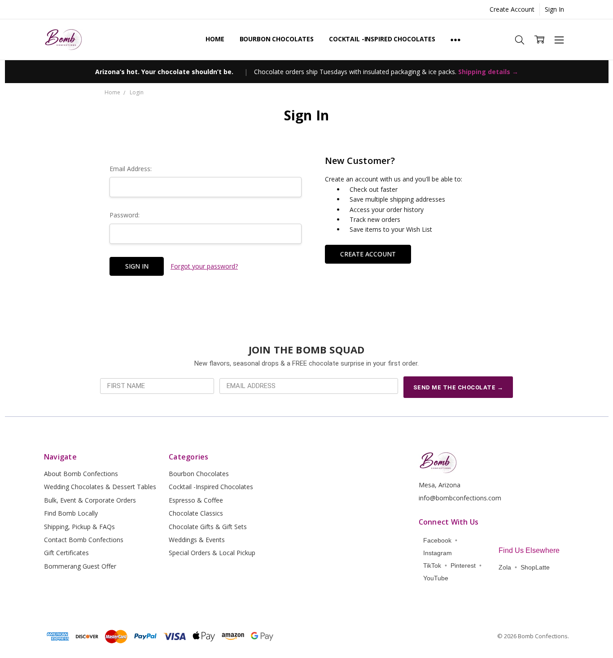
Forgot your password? (204, 266)
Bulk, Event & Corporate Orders (90, 500)
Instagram (437, 552)
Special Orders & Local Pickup (212, 552)
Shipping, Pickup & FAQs (79, 526)
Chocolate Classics (196, 513)
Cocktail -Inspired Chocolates (382, 39)
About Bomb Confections (81, 473)
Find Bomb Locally (71, 513)
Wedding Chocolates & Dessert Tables (100, 486)
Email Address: (130, 168)
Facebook (437, 540)
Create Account (512, 9)
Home (215, 39)
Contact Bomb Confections (83, 539)
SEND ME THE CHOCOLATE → (458, 387)
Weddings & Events (197, 539)
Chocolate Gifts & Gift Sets (208, 526)
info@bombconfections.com (460, 498)
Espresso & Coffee (196, 500)
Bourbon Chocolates (277, 39)
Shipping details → (488, 71)
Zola (505, 567)
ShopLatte (535, 567)
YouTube (435, 578)
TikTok (432, 565)
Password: (124, 215)
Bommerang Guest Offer (80, 566)
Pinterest (463, 565)
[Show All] (455, 39)
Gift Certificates (66, 552)
